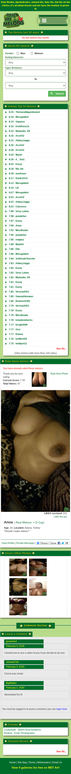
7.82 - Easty (15, 268)
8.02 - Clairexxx (17, 206)
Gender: (9, 53)
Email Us (57, 762)
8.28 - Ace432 (16, 150)
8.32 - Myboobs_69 (19, 131)
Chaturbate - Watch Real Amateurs (22, 729)
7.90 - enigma (16, 239)
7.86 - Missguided (18, 254)
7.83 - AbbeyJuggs (19, 263)
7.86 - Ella (14, 249)
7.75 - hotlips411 (18, 343)
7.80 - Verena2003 (19, 291)
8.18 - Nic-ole (16, 168)
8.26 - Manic (15, 154)
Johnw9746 (12, 662)
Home (12, 762)
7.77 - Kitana (16, 334)
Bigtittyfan (11, 683)
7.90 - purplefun (17, 235)
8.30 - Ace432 (16, 145)
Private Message (25, 543)
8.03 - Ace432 (16, 197)
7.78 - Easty (15, 310)
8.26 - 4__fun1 (17, 159)
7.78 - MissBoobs (18, 315)
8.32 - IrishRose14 (19, 126)
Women (38, 53)
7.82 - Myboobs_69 (19, 277)
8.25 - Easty (15, 164)
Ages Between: (13, 68)
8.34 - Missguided (18, 117)
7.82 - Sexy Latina (19, 272)
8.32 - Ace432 (16, 135)
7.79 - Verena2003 (19, 305)
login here (61, 709)
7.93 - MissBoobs (18, 230)
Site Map (23, 762)
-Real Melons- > (25, 522)
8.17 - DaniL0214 (18, 178)
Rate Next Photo (59, 373)
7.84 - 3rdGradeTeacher (22, 258)
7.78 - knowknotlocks (21, 320)
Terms (32, 762)
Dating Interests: (14, 57)
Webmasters (43, 762)
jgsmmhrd (11, 641)
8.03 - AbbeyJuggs (19, 202)
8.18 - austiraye (17, 173)
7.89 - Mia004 (16, 244)
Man (22, 53)
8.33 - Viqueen (17, 121)
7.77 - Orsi (14, 329)
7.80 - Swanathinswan (21, 296)
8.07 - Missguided (18, 192)
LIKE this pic (60, 516)
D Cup (39, 522)
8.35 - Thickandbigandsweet (24, 112)
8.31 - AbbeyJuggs (19, 140)
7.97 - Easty (15, 221)
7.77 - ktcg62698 (18, 324)
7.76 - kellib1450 (18, 339)
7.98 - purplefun (17, 216)
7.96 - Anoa (15, 225)
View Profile (8, 543)
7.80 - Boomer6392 (19, 301)
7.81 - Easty (15, 282)
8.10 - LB (14, 187)
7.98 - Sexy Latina (19, 211)
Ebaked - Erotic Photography (19, 733)
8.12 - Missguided (18, 183)
